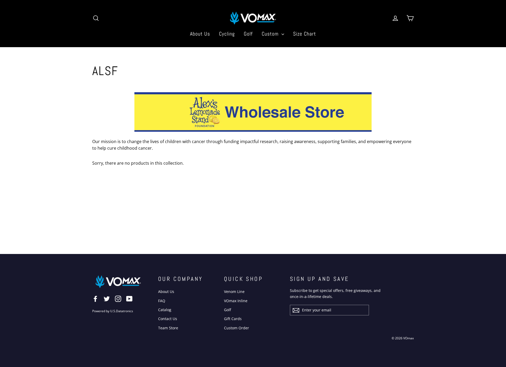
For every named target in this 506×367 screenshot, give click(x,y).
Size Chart (304, 33)
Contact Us (167, 318)
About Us (200, 33)
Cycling (227, 33)
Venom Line (234, 291)
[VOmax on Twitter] (107, 298)
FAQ (161, 300)
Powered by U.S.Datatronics (112, 311)
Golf (248, 33)
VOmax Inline (235, 300)
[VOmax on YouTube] (129, 298)
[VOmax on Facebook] (95, 298)
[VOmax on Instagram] (118, 298)
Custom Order (236, 327)
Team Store (168, 327)
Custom (271, 33)
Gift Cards (233, 318)
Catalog (164, 309)
